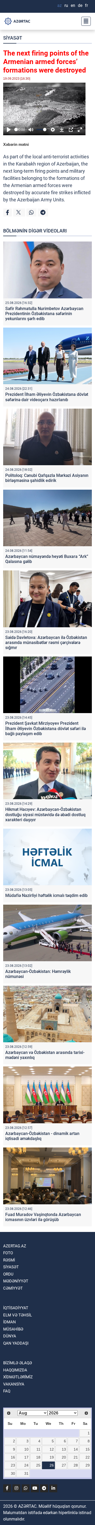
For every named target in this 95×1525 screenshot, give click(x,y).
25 (38, 1465)
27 (64, 1465)
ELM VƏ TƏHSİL (17, 1315)
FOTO (8, 1253)
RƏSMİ (9, 1260)
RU (66, 5)
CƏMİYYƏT (13, 1288)
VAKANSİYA (13, 1384)
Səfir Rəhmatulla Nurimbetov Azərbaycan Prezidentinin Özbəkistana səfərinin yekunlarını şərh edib (44, 313)
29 (88, 1465)
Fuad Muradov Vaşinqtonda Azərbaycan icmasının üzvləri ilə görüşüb (43, 1217)
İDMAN (9, 1322)
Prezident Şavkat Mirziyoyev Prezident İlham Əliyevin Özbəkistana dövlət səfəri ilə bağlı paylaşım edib (45, 728)
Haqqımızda (15, 1370)
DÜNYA (9, 1336)
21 (76, 1457)
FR (86, 5)
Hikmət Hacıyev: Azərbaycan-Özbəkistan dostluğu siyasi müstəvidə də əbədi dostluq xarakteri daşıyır (45, 814)
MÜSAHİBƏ (13, 1329)
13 (64, 1449)
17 (26, 1457)
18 (38, 1457)
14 (76, 1449)
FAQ (6, 1391)
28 (76, 1465)
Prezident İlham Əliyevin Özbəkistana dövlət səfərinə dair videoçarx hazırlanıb (46, 397)
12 (52, 1449)
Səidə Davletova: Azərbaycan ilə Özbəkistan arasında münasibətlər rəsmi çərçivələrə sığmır (46, 642)
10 (26, 1449)
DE (80, 5)
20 (64, 1457)
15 (88, 1449)
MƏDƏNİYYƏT (15, 1281)
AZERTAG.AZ (14, 1246)
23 (13, 1465)
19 (52, 1457)
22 (88, 1457)
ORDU (8, 1274)
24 (26, 1465)
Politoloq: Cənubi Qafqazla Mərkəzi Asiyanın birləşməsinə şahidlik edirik (46, 478)
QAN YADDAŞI (15, 1343)
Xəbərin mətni (16, 144)
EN (73, 5)
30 (13, 1473)
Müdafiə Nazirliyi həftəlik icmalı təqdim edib (46, 895)
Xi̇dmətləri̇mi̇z (18, 1377)
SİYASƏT (12, 38)
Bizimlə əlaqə (17, 1363)
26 (52, 1465)
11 (38, 1449)
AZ (59, 5)
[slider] (16, 129)
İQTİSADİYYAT (15, 1308)
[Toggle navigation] (84, 21)
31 (26, 1473)
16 (13, 1457)
